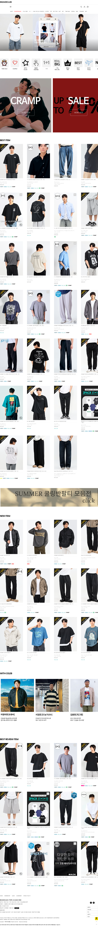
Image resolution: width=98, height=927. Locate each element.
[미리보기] (9, 177)
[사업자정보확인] (56, 917)
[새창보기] (13, 177)
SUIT (60, 11)
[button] (64, 32)
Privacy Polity (27, 895)
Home (1, 895)
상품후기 (88, 914)
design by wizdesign (23, 921)
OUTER (47, 11)
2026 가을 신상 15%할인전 (38, 11)
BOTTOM (55, 11)
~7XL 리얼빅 (25, 11)
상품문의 (88, 907)
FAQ (88, 912)
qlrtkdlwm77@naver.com (23, 917)
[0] (87, 7)
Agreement (19, 895)
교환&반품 (89, 909)
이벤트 (88, 916)
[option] (17, 701)
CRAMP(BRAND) (17, 11)
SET (63, 11)
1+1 (30, 11)
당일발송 (73, 11)
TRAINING (81, 11)
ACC (86, 11)
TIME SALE (67, 11)
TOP (51, 11)
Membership (7, 895)
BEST (11, 11)
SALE (77, 11)
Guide (13, 895)
